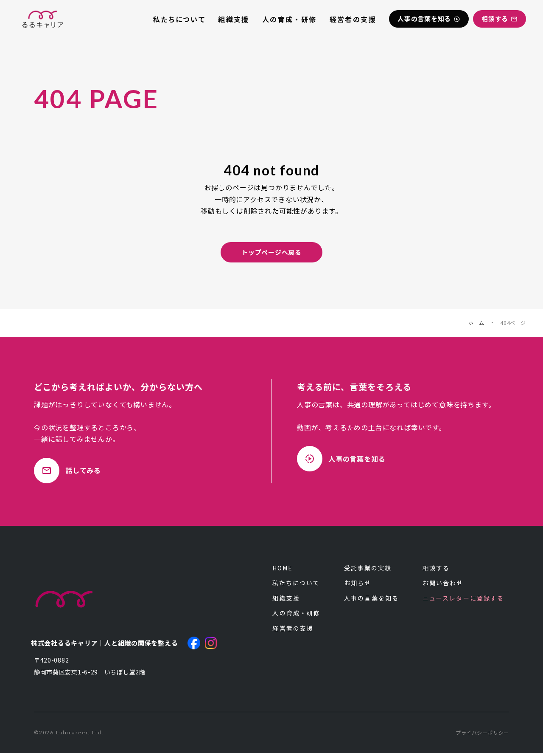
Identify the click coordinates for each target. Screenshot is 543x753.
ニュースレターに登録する (463, 598)
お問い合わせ (443, 583)
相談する (436, 568)
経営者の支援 (353, 19)
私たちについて (179, 19)
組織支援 (233, 19)
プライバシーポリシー (482, 732)
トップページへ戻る (271, 252)
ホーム (476, 322)
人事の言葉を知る (371, 598)
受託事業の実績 (368, 568)
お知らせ (357, 583)
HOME (282, 568)
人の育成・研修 (289, 19)
